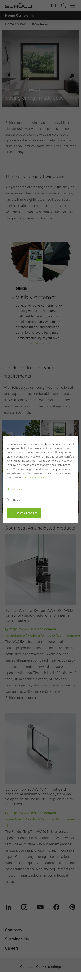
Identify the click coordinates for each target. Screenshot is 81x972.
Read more (17, 489)
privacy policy (35, 477)
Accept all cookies (26, 512)
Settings (15, 499)
